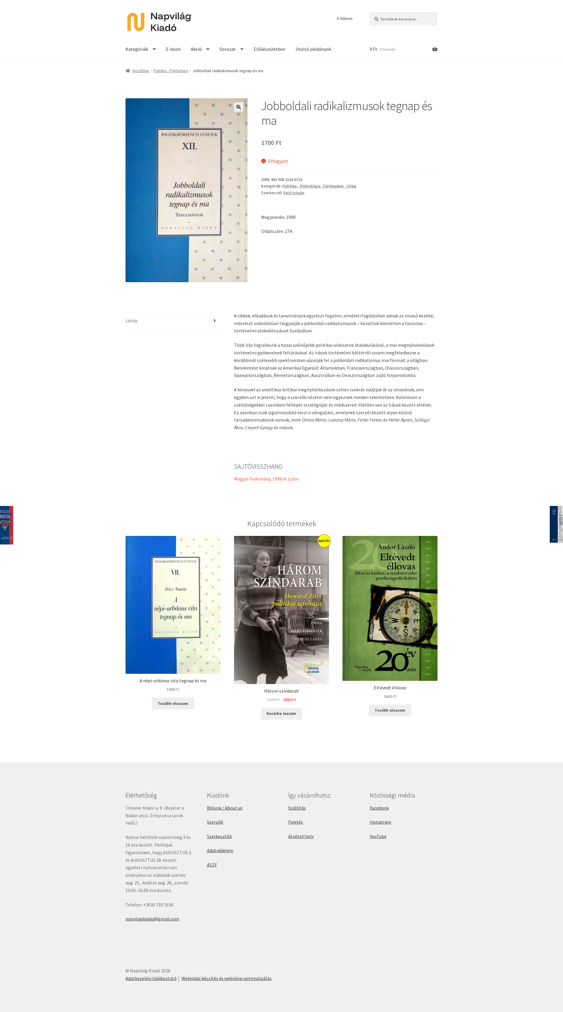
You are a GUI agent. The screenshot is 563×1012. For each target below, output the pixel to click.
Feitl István (294, 192)
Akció (196, 49)
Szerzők (215, 822)
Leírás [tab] (132, 321)
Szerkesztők (219, 836)
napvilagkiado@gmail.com (152, 919)
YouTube (378, 836)
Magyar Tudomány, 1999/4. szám (266, 479)
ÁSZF (212, 865)
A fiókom (344, 18)
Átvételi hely (301, 836)
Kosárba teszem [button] (281, 713)
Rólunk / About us (225, 808)
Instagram (380, 822)
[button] (238, 107)
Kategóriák (137, 49)
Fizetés (295, 822)
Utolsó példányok (313, 49)
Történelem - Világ (339, 186)
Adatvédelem (220, 850)
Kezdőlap (141, 70)
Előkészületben (269, 49)
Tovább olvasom (173, 703)
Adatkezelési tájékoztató (151, 978)
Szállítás (297, 808)
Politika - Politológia (171, 70)
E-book (173, 49)
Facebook (379, 808)
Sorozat (228, 49)
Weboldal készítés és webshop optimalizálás (227, 978)
